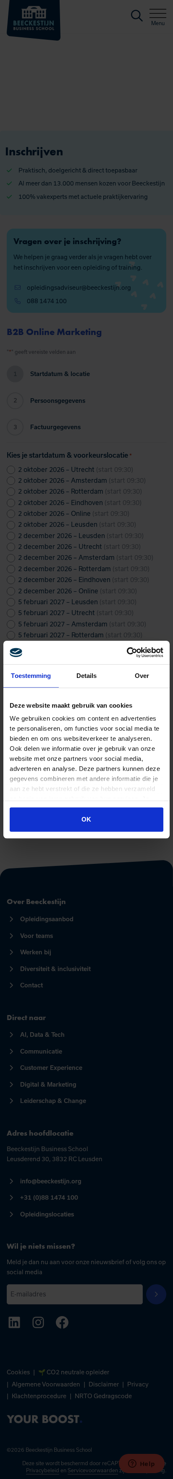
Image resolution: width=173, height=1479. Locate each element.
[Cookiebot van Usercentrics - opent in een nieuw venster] (126, 652)
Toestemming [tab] (31, 675)
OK (86, 819)
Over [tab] (142, 675)
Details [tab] (86, 675)
